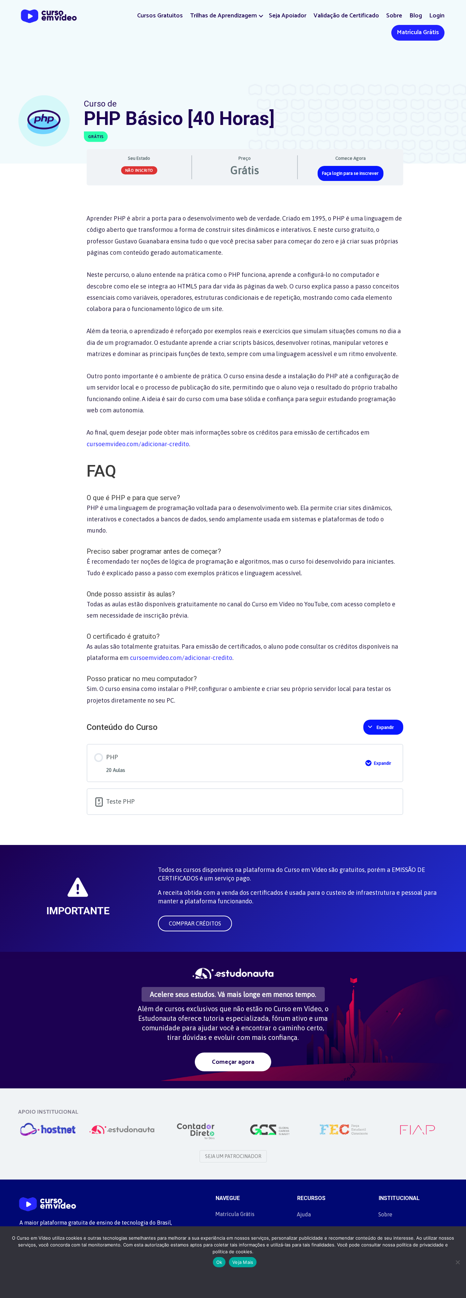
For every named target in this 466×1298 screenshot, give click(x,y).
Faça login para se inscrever (350, 173)
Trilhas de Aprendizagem (223, 16)
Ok (219, 1262)
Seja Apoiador (287, 16)
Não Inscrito (139, 170)
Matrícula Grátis (418, 32)
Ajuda (304, 1214)
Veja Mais (242, 1262)
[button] (261, 16)
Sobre (394, 16)
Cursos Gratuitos (160, 16)
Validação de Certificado (346, 16)
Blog (415, 16)
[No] (457, 1262)
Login (437, 16)
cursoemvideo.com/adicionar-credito (138, 444)
